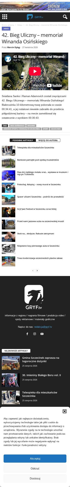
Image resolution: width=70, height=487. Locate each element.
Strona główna (8, 25)
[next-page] (37, 270)
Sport (45, 129)
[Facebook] (28, 334)
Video (19, 25)
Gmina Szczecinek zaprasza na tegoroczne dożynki (40, 359)
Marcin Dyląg (13, 47)
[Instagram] (35, 334)
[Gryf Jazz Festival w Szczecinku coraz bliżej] (8, 212)
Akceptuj (35, 458)
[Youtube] (42, 334)
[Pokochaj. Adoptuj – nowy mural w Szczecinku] (8, 188)
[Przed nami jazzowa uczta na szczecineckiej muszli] (8, 224)
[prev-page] (33, 270)
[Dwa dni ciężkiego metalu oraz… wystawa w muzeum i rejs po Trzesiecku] (8, 175)
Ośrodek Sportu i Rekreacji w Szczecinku (22, 129)
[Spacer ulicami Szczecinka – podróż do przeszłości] (8, 200)
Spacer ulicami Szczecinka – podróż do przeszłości (40, 196)
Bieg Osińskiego (17, 125)
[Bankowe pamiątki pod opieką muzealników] (8, 163)
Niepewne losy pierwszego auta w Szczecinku (38, 245)
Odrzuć (35, 468)
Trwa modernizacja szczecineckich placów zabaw (39, 258)
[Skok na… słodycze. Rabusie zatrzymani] (8, 237)
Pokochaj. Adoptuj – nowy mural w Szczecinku (39, 184)
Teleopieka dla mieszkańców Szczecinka (35, 147)
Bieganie (31, 125)
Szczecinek (56, 129)
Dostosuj (35, 478)
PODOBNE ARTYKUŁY (23, 140)
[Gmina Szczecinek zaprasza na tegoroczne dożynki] (11, 363)
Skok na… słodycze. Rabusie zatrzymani (35, 233)
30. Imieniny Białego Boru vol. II (41, 375)
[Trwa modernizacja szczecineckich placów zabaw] (8, 261)
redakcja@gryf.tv (43, 327)
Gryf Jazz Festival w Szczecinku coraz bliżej (36, 209)
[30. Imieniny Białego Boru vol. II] (11, 380)
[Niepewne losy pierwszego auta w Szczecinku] (8, 249)
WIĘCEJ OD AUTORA (48, 140)
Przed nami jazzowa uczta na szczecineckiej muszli (40, 221)
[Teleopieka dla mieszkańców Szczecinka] (8, 151)
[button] (64, 411)
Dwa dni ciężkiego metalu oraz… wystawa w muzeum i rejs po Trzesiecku (42, 173)
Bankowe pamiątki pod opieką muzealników (38, 159)
